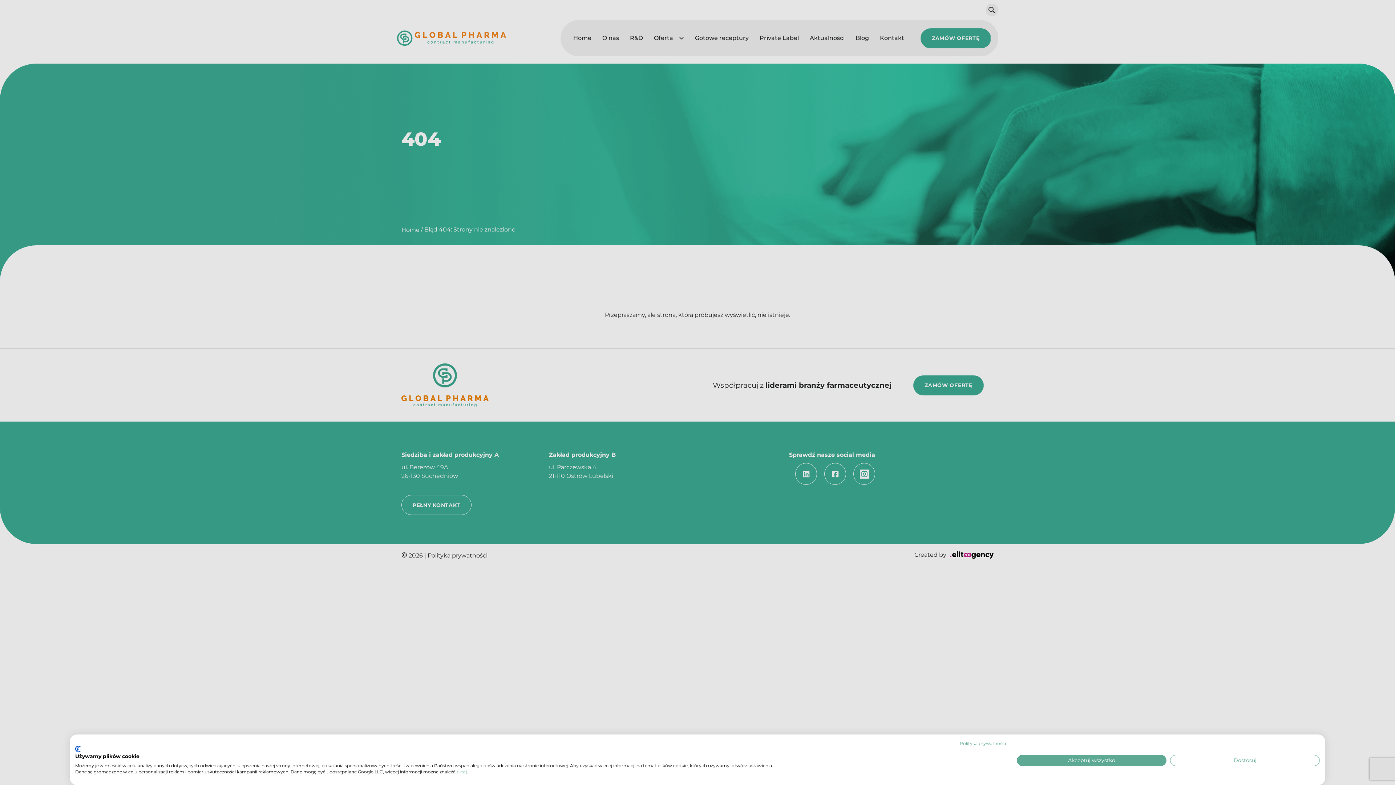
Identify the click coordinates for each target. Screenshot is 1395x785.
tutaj (462, 771)
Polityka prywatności (983, 743)
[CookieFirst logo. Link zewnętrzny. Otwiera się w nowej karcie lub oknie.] (78, 749)
